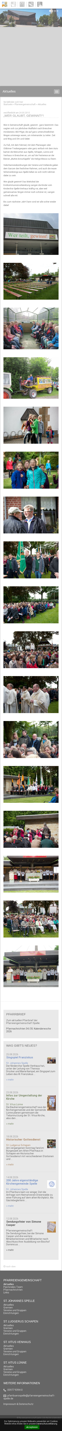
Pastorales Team (13, 1287)
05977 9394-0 (15, 1389)
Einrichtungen (11, 1313)
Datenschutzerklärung (46, 1424)
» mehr (10, 1079)
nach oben (11, 1266)
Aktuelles (42, 104)
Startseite (7, 104)
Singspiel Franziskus (19, 1057)
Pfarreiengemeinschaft (25, 104)
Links (6, 1292)
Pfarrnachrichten (13, 1289)
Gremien (8, 1307)
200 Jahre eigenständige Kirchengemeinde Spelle (22, 1182)
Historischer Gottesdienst (23, 1139)
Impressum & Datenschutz (18, 1404)
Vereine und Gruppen (14, 1310)
